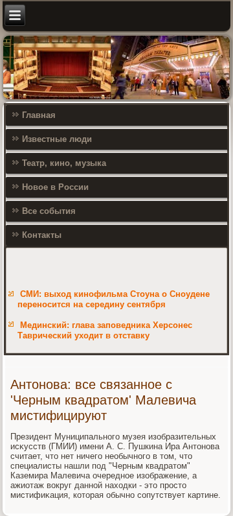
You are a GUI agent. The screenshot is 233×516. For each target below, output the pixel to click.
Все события (49, 211)
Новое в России (55, 187)
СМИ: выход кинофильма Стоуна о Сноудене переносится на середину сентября (113, 299)
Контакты (41, 235)
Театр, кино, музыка (64, 163)
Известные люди (57, 139)
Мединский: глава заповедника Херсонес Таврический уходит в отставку (104, 330)
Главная (39, 115)
